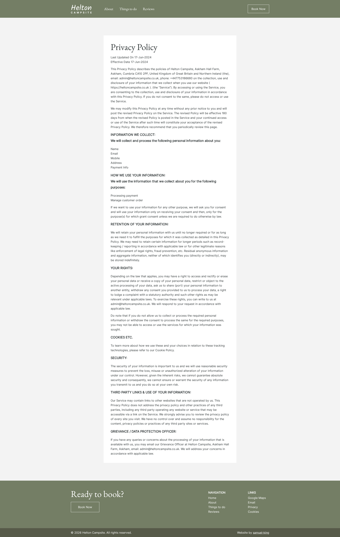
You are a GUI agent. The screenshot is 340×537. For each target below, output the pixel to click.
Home (212, 498)
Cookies (253, 511)
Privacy (253, 507)
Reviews (148, 9)
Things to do (128, 9)
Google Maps (257, 498)
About (108, 9)
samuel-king (261, 532)
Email (251, 502)
